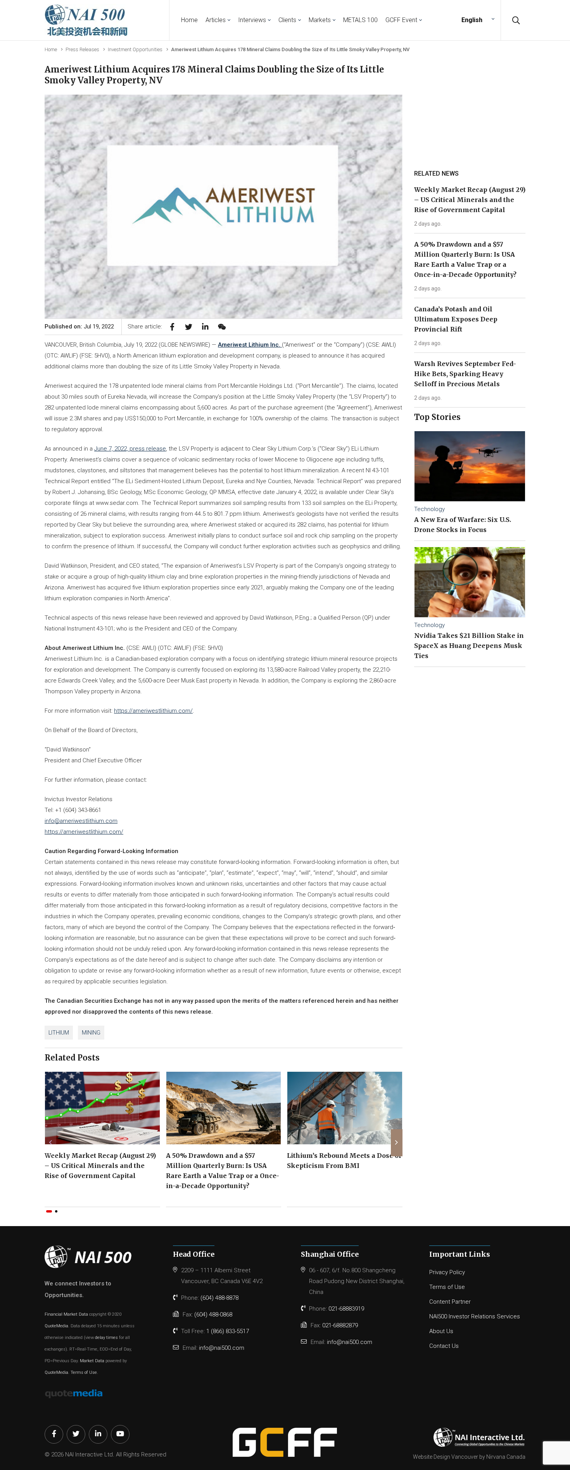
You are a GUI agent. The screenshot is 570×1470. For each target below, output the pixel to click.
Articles (216, 20)
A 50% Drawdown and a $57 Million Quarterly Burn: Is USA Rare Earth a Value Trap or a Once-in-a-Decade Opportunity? (222, 1171)
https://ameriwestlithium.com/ (153, 710)
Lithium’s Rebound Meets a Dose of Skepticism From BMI (344, 1160)
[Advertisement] (472, 116)
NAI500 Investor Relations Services (474, 1316)
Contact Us (444, 1345)
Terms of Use (84, 1372)
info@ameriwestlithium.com (81, 820)
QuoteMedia (56, 1325)
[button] (49, 1211)
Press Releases (82, 49)
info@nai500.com (221, 1347)
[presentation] (50, 1142)
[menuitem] (477, 20)
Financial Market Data (66, 1314)
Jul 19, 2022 (99, 326)
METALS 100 (360, 20)
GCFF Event (401, 20)
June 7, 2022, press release (130, 448)
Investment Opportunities (135, 49)
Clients (287, 20)
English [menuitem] (471, 20)
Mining (91, 1033)
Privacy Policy (447, 1272)
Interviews (252, 20)
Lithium (58, 1033)
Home (189, 20)
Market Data (92, 1360)
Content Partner (450, 1301)
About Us (441, 1331)
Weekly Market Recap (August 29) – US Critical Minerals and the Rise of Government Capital (100, 1166)
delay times (106, 1337)
